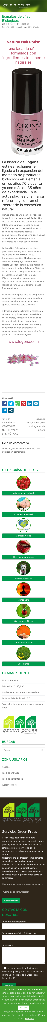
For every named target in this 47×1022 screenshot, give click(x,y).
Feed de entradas (10, 773)
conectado (30, 448)
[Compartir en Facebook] (4, 403)
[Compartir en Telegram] (4, 410)
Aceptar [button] (23, 1008)
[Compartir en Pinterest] (23, 403)
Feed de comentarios (12, 778)
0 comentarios (32, 27)
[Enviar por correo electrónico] (36, 403)
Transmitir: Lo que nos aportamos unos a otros (22, 706)
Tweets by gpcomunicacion (15, 891)
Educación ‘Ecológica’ (13, 686)
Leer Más (29, 1018)
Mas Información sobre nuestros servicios (22, 884)
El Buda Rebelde (10, 680)
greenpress (9, 24)
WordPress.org (9, 784)
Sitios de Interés (11, 900)
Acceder (6, 767)
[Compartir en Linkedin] (29, 403)
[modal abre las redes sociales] (11, 410)
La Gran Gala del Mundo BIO (16, 698)
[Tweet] (11, 403)
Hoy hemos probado (13, 27)
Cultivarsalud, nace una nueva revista (20, 692)
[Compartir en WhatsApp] (17, 403)
